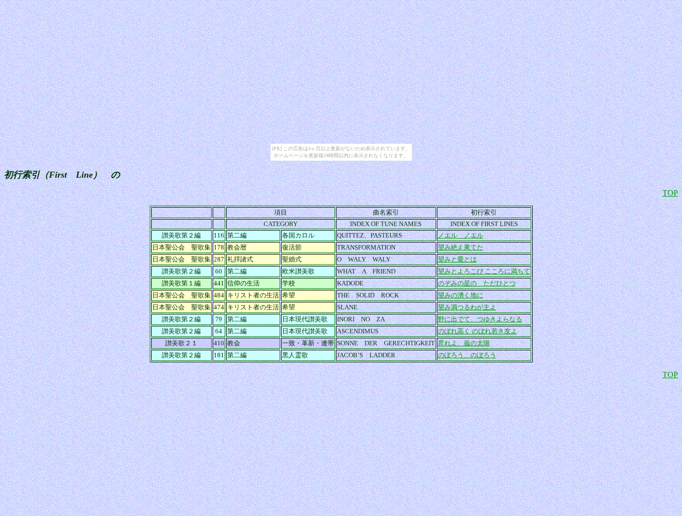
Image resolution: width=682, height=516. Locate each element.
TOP (670, 193)
